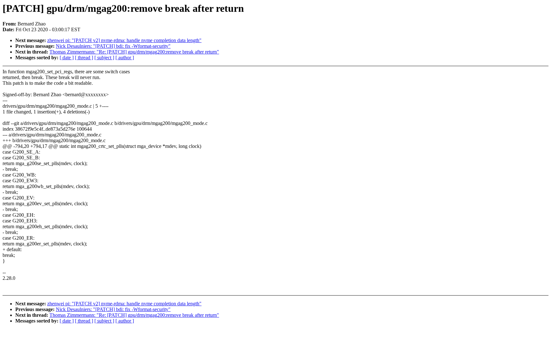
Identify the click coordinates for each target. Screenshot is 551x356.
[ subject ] (104, 57)
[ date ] (67, 57)
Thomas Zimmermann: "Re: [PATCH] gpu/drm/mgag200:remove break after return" (134, 51)
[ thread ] (84, 57)
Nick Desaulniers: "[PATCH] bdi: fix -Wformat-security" (113, 46)
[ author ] (124, 57)
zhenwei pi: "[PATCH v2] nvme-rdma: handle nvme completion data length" (124, 40)
